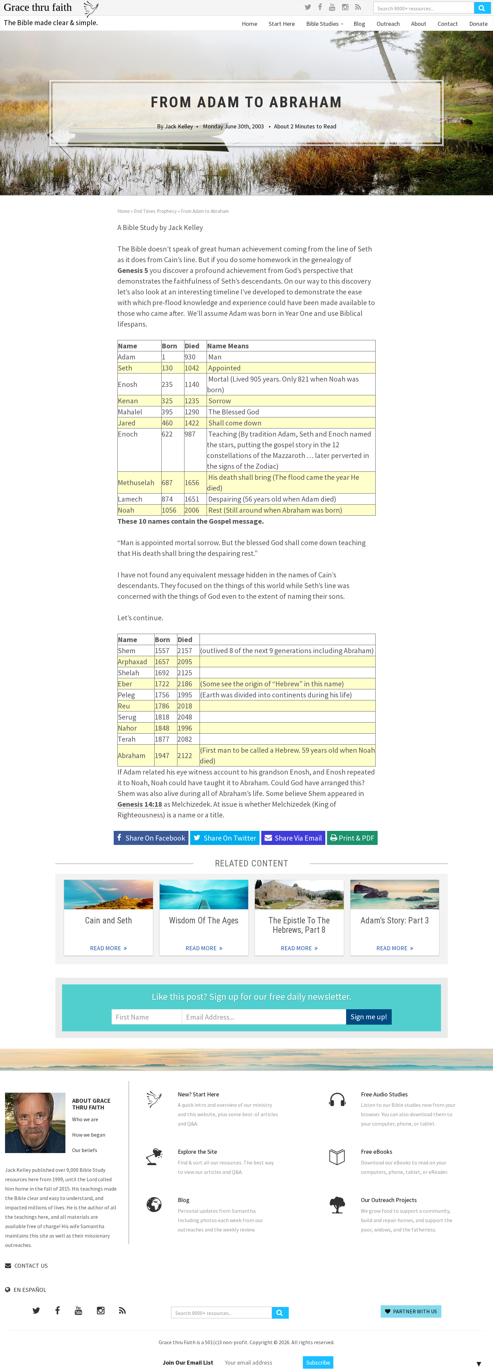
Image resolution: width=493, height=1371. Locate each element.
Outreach (387, 23)
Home (249, 23)
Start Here (281, 23)
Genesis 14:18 (139, 804)
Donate (478, 23)
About (418, 23)
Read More (108, 894)
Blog (359, 23)
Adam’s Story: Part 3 (395, 920)
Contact (447, 23)
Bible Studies (322, 23)
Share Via (298, 838)
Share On (230, 838)
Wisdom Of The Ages (203, 920)
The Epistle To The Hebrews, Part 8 (299, 925)
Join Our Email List (188, 1362)
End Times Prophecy (155, 211)
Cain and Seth (108, 920)
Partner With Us (414, 1311)
